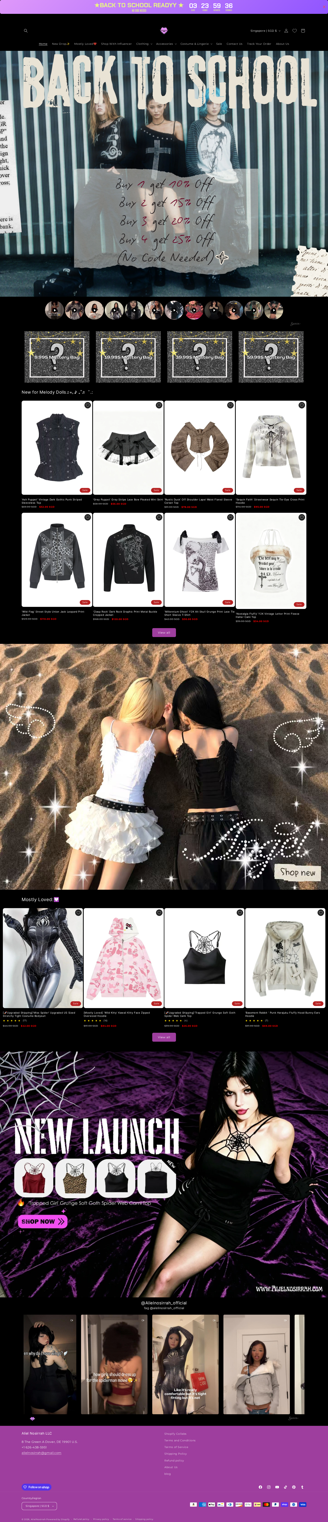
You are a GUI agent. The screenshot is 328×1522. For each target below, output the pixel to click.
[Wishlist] (294, 31)
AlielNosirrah (38, 1519)
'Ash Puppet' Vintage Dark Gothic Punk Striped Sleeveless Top (52, 501)
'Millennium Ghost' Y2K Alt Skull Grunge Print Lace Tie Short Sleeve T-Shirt (199, 613)
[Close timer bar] (324, 6)
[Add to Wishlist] (87, 405)
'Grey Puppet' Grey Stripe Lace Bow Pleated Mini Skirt (128, 499)
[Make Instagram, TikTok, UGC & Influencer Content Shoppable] (295, 324)
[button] (26, 31)
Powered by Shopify (58, 1519)
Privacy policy (101, 1519)
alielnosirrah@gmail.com (42, 1453)
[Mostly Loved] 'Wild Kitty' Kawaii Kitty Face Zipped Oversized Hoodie (117, 1014)
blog (167, 1474)
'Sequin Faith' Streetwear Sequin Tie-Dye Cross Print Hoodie (270, 501)
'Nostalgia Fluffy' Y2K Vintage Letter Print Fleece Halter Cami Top (268, 615)
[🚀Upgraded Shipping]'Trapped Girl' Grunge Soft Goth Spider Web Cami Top (200, 1014)
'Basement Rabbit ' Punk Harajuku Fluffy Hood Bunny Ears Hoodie (282, 1014)
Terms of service (122, 1519)
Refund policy (174, 1460)
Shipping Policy (175, 1453)
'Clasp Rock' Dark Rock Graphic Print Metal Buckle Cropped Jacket (125, 613)
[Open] (57, 357)
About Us (171, 1467)
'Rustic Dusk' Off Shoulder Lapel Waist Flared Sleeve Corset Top (198, 501)
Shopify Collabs (175, 1433)
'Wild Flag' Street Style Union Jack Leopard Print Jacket (53, 613)
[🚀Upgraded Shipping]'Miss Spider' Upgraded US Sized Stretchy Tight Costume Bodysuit (39, 1014)
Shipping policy (144, 1519)
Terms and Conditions (180, 1440)
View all (164, 632)
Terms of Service (176, 1447)
